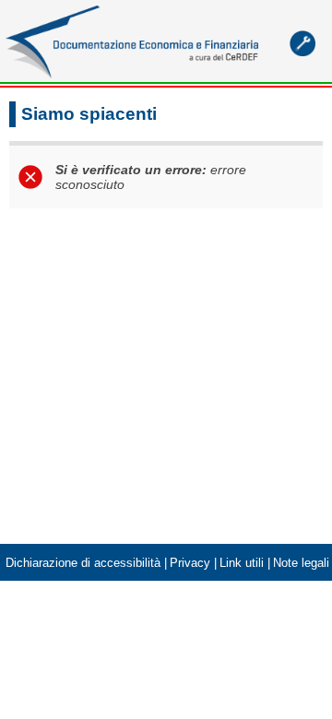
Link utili (241, 563)
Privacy (190, 563)
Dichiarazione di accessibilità (83, 563)
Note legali (301, 563)
